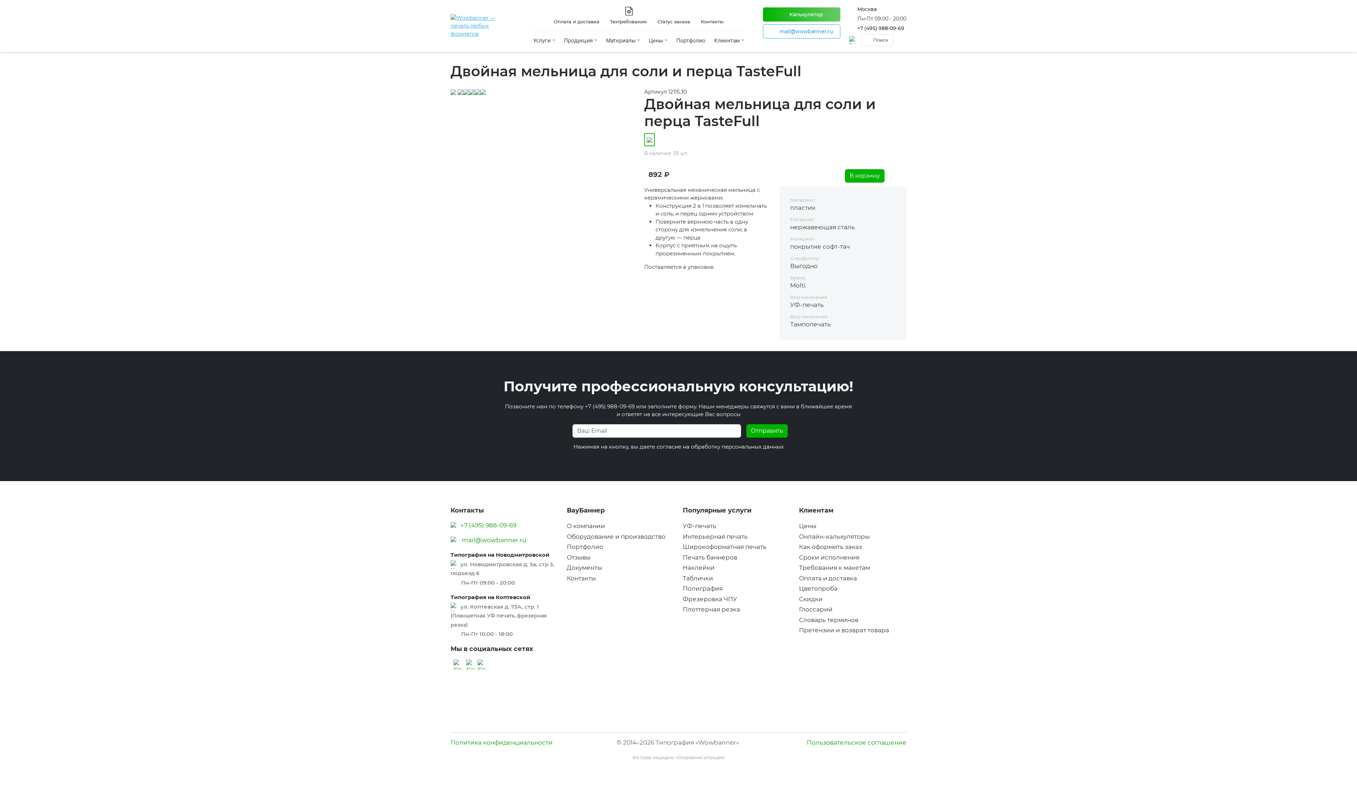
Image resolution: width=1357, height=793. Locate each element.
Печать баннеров (710, 557)
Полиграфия (703, 588)
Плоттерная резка (711, 609)
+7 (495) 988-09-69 (880, 28)
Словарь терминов (828, 619)
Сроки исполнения (829, 557)
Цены (807, 525)
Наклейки (699, 567)
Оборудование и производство (616, 536)
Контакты (581, 578)
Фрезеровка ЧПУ (710, 599)
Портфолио (690, 40)
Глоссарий (816, 609)
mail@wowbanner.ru (494, 540)
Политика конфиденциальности (502, 742)
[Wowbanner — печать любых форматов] (482, 26)
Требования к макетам (834, 567)
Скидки (811, 599)
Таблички (698, 578)
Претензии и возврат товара (844, 630)
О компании (586, 525)
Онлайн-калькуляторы (834, 536)
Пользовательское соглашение (856, 742)
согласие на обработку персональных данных (720, 446)
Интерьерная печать (715, 536)
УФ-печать (699, 525)
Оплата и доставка (828, 578)
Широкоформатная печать (724, 546)
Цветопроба (818, 588)
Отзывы (579, 557)
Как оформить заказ (830, 546)
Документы (584, 567)
